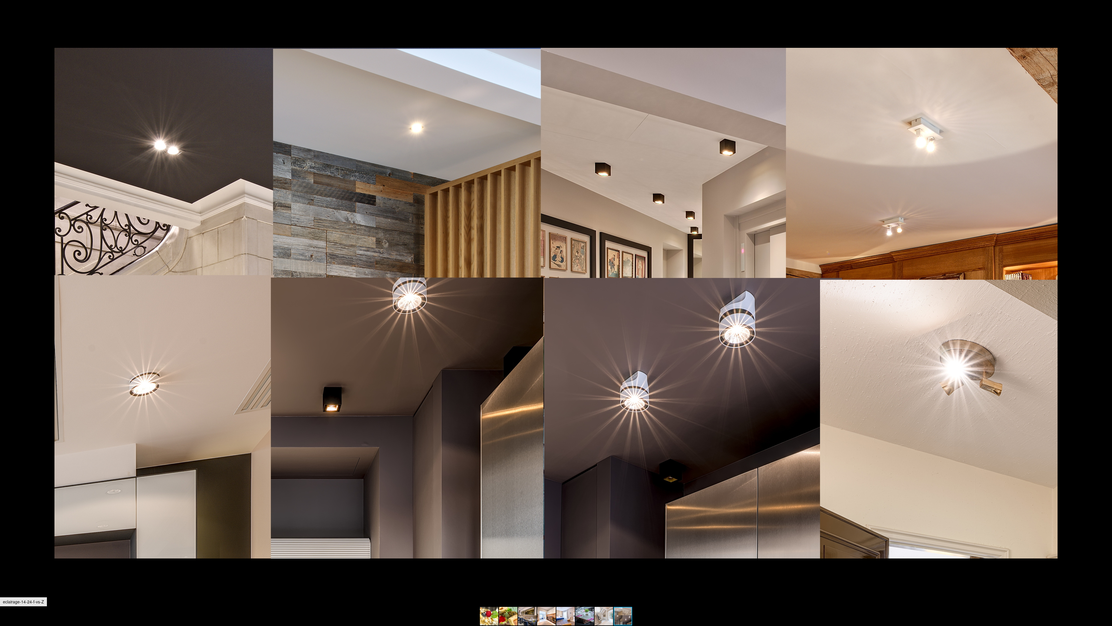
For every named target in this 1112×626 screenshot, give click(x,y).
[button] (1106, 15)
